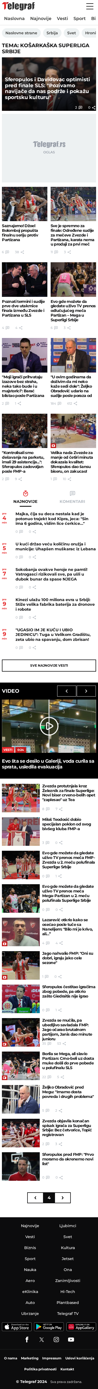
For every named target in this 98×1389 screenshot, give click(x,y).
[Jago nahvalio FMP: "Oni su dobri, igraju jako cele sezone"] (21, 965)
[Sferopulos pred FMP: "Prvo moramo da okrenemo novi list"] (21, 1166)
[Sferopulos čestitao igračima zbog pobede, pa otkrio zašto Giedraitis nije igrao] (21, 999)
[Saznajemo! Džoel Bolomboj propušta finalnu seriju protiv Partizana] (24, 204)
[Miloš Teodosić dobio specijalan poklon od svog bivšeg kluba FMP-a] (21, 831)
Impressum (52, 1358)
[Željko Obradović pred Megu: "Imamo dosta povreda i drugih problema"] (21, 1099)
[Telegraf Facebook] (27, 1339)
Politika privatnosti (40, 1369)
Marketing (29, 1358)
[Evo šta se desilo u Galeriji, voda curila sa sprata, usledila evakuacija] (49, 726)
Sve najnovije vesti (49, 665)
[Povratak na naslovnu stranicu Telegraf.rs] (18, 6)
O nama (10, 1358)
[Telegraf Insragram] (56, 1339)
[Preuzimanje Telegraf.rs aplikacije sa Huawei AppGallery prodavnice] (81, 1326)
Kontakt (67, 1369)
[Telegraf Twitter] (41, 1339)
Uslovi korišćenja (79, 1358)
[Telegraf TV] (71, 1339)
